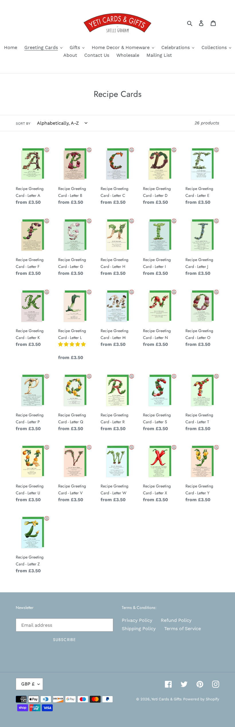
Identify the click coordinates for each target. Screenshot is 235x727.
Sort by (23, 124)
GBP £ (28, 684)
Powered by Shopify (201, 699)
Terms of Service (182, 628)
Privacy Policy (137, 620)
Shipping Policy (139, 628)
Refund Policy (176, 620)
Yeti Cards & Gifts (166, 699)
